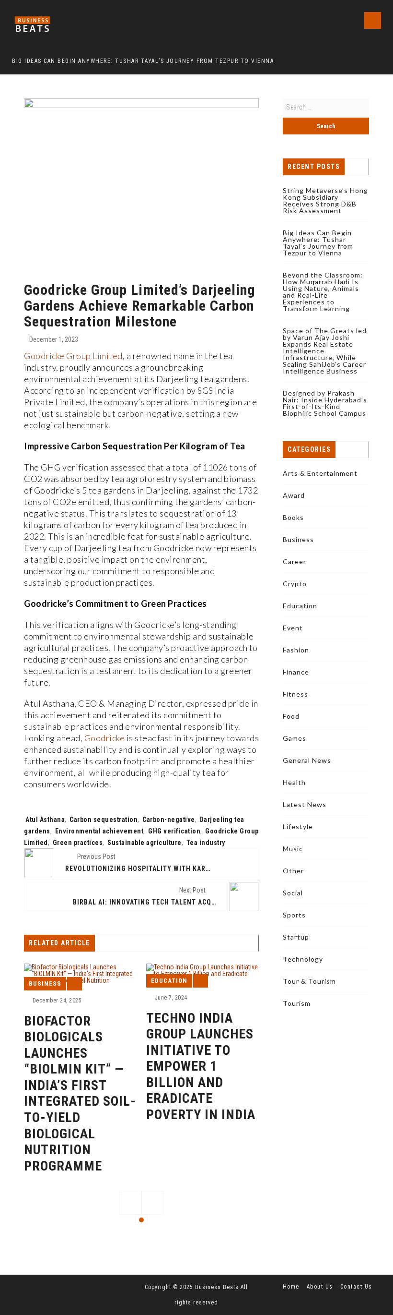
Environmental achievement (99, 831)
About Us (320, 1286)
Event (293, 628)
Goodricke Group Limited (73, 355)
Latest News (304, 804)
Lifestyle (298, 826)
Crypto (295, 583)
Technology (303, 959)
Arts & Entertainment (320, 473)
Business (45, 983)
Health (294, 782)
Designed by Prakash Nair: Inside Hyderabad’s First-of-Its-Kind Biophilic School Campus (325, 403)
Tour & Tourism (309, 981)
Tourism (297, 1003)
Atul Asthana (45, 819)
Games (294, 738)
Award (294, 495)
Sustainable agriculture (144, 842)
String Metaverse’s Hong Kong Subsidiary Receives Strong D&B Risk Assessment (325, 200)
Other (293, 871)
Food (291, 716)
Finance (296, 672)
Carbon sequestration (103, 819)
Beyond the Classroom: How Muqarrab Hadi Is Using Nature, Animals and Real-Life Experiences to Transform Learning (323, 292)
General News (307, 760)
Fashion (296, 650)
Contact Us (356, 1286)
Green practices (78, 842)
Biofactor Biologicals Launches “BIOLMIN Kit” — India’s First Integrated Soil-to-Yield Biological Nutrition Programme (80, 1093)
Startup (296, 937)
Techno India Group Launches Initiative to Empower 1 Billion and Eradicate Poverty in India (200, 1066)
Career (294, 561)
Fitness (295, 694)
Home (291, 1286)
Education (169, 980)
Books (293, 517)
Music (293, 848)
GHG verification (174, 831)
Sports (294, 915)
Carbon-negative (168, 819)
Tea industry (205, 842)
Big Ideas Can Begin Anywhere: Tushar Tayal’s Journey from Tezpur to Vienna (318, 243)
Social (293, 893)
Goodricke (104, 738)
